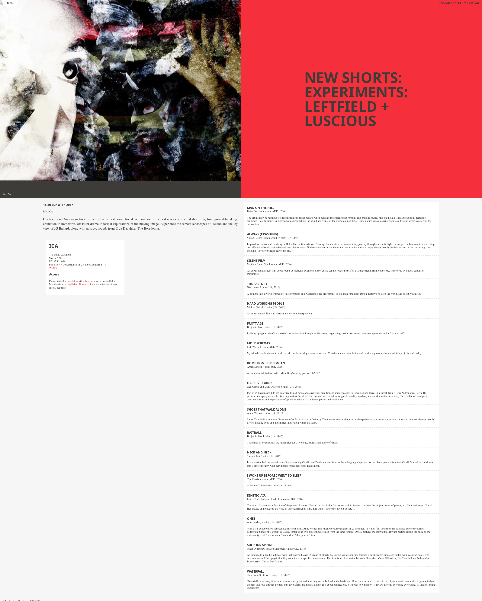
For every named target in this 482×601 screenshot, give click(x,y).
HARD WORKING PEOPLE (265, 303)
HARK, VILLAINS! (259, 383)
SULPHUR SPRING (260, 545)
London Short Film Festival (459, 3)
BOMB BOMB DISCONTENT (267, 363)
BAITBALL (254, 433)
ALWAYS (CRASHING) (262, 234)
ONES (251, 519)
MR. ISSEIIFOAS (258, 343)
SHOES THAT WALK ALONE (266, 409)
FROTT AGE (255, 323)
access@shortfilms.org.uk (78, 284)
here (87, 281)
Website (53, 267)
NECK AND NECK (259, 452)
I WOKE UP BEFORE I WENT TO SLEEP (274, 475)
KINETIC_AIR (256, 495)
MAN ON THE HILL (260, 208)
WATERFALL (255, 571)
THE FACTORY (257, 284)
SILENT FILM (256, 261)
